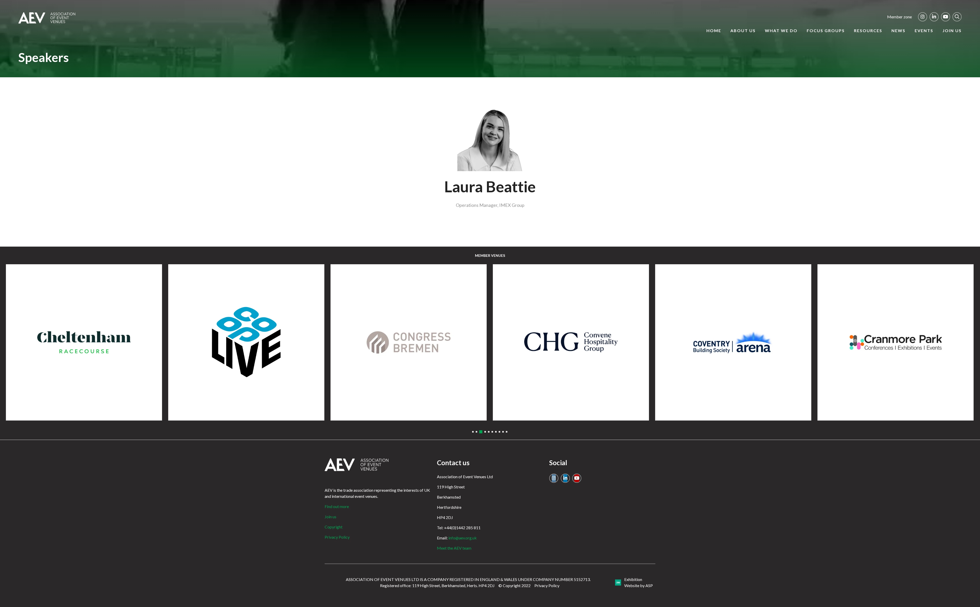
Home (713, 30)
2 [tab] (476, 432)
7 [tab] (496, 432)
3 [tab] (480, 432)
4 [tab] (484, 431)
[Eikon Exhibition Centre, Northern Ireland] (246, 342)
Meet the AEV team (454, 548)
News (898, 30)
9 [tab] (503, 432)
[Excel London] (408, 342)
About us (743, 30)
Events (924, 30)
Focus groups (826, 30)
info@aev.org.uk (462, 537)
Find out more (337, 506)
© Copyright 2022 (514, 585)
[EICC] (84, 342)
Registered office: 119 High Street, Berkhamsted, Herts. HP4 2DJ (437, 585)
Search (957, 16)
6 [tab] (492, 432)
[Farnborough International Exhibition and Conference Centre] (571, 342)
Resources (868, 30)
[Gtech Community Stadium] (895, 342)
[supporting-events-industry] (46, 22)
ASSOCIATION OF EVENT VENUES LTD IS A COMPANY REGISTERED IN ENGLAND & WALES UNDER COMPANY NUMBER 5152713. (468, 579)
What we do (781, 30)
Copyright (333, 526)
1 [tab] (473, 432)
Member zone (899, 16)
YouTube (945, 16)
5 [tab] (488, 432)
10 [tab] (506, 432)
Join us (952, 30)
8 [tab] (499, 432)
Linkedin (934, 16)
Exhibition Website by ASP (638, 582)
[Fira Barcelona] (733, 342)
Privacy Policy (337, 537)
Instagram (922, 16)
